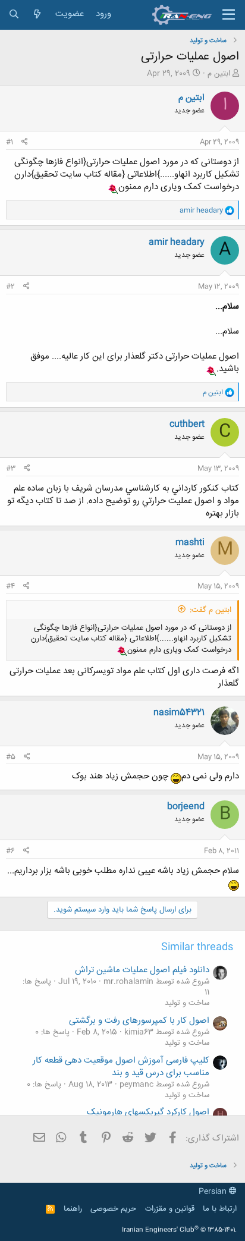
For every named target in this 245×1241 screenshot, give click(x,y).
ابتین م (219, 73)
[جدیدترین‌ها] (37, 14)
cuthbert (187, 424)
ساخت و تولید (187, 1003)
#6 (10, 851)
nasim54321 (179, 712)
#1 (9, 142)
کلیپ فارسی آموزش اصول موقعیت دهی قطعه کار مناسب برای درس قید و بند (121, 1066)
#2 (10, 287)
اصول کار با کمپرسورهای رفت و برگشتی (139, 1020)
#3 (10, 469)
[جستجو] (14, 14)
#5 (10, 757)
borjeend (186, 806)
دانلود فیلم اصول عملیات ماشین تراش (142, 970)
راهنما (73, 1208)
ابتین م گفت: (210, 610)
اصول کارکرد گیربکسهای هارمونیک (148, 1112)
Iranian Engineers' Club (179, 1230)
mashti (190, 542)
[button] (229, 15)
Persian (214, 1191)
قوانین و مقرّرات (169, 1208)
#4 (10, 586)
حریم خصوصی (113, 1208)
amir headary (177, 242)
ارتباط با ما (220, 1208)
